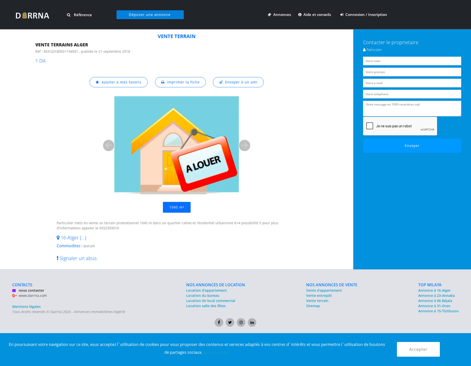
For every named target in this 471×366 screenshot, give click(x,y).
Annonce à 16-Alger (434, 290)
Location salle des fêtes (206, 305)
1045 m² (176, 207)
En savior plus (216, 352)
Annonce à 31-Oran (434, 305)
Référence (82, 14)
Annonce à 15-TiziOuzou (438, 311)
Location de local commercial (210, 300)
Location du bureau (202, 295)
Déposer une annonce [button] (149, 14)
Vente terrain (317, 300)
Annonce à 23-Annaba (436, 295)
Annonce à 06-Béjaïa (435, 300)
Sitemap (313, 305)
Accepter (418, 349)
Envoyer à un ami (240, 82)
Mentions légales (26, 306)
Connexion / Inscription (365, 14)
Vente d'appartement (324, 290)
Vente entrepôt (319, 295)
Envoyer (412, 145)
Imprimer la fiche (182, 82)
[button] (109, 145)
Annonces (281, 14)
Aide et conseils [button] (316, 14)
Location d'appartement (206, 290)
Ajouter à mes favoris (120, 82)
